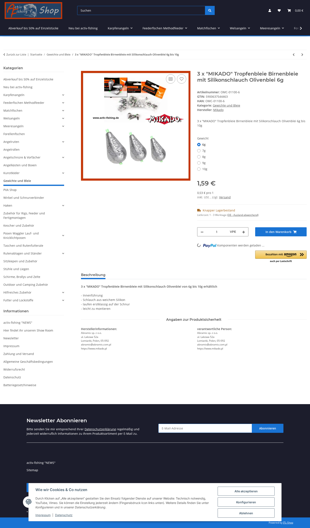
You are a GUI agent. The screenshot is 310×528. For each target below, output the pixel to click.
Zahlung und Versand (18, 354)
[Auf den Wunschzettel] (181, 79)
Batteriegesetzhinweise (19, 385)
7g (204, 151)
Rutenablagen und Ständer (22, 253)
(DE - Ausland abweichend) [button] (243, 215)
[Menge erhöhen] (243, 231)
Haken (7, 205)
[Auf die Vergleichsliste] (170, 79)
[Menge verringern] (202, 231)
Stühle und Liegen (16, 269)
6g (204, 144)
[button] (269, 10)
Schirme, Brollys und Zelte (21, 277)
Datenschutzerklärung (100, 429)
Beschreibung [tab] (93, 275)
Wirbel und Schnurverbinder (23, 198)
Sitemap (32, 470)
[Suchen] (210, 10)
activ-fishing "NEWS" (17, 323)
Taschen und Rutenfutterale (23, 246)
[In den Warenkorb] (84, 68)
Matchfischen (12, 110)
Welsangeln (11, 118)
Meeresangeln (13, 126)
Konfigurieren (246, 502)
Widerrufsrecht (14, 369)
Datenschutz (64, 515)
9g (204, 163)
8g (204, 157)
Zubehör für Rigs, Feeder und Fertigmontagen (24, 215)
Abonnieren (267, 428)
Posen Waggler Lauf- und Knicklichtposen (21, 235)
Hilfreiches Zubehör (17, 292)
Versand (225, 197)
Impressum (43, 515)
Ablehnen (246, 513)
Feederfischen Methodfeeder (23, 103)
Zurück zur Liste (16, 54)
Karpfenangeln (13, 95)
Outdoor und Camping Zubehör (25, 285)
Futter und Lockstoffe (18, 300)
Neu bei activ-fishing (17, 87)
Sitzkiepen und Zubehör (20, 261)
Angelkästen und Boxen (20, 165)
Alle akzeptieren (246, 491)
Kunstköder (11, 173)
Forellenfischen (14, 134)
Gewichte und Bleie (226, 105)
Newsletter (11, 338)
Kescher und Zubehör (18, 225)
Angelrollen (11, 150)
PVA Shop (10, 190)
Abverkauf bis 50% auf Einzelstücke (28, 79)
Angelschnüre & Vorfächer (21, 157)
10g (204, 169)
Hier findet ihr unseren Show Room (28, 330)
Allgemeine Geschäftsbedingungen (28, 362)
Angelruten (11, 142)
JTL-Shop (288, 522)
